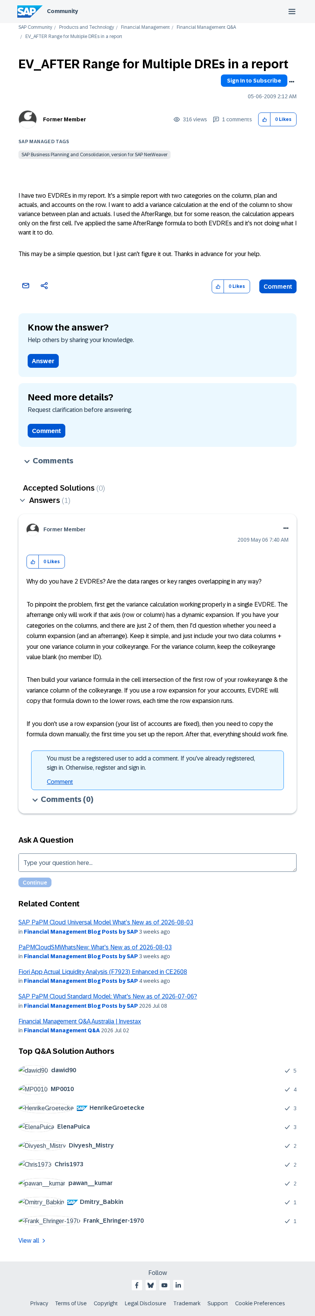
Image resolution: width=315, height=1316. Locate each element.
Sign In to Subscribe (254, 81)
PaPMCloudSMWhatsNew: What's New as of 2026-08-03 (95, 947)
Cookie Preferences (260, 1303)
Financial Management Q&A (206, 27)
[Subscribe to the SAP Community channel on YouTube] (164, 1285)
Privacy (39, 1303)
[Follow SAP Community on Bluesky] (151, 1285)
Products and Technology (86, 27)
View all (28, 1240)
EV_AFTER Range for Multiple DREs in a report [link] (73, 36)
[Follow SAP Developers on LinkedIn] (178, 1285)
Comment (278, 286)
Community (62, 11)
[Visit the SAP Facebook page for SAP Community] (137, 1285)
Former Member (64, 119)
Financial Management (145, 27)
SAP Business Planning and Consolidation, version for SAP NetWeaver (94, 154)
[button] (264, 119)
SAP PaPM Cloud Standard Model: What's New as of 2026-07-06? (107, 996)
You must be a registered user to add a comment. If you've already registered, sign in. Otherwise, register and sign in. (151, 763)
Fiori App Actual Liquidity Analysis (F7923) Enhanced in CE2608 (102, 972)
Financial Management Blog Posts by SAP (81, 932)
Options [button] (291, 82)
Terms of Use (71, 1303)
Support (217, 1303)
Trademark (187, 1303)
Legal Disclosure (145, 1303)
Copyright (106, 1303)
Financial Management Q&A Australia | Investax (79, 1021)
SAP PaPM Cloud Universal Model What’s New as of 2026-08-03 (105, 922)
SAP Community (35, 27)
